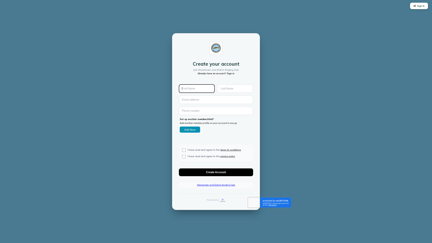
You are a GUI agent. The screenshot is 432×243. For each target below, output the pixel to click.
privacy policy (227, 156)
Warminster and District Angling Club (216, 185)
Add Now (190, 129)
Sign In (421, 5)
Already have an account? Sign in (216, 73)
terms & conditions (230, 149)
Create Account (216, 172)
